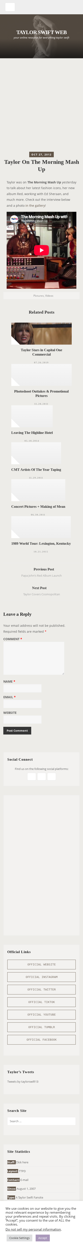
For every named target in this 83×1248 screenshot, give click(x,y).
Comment (12, 639)
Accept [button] (42, 1238)
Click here (22, 1162)
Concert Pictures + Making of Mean (38, 506)
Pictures (38, 295)
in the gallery (35, 205)
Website (10, 713)
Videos (49, 295)
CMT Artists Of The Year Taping (36, 469)
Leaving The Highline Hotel (32, 433)
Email (9, 697)
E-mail (24, 1180)
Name (9, 681)
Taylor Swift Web (41, 32)
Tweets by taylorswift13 (22, 1082)
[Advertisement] (41, 106)
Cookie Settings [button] (19, 1238)
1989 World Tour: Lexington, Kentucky (41, 543)
